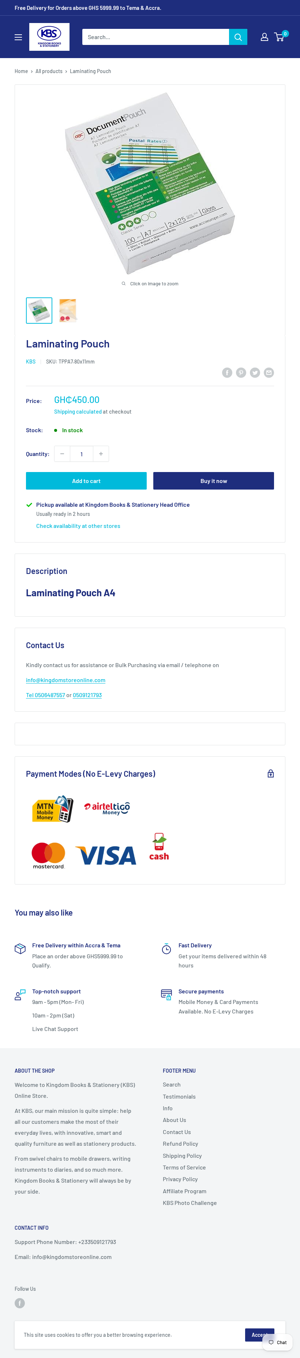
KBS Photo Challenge (190, 1202)
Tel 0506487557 (45, 694)
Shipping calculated (78, 411)
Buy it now (213, 480)
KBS (30, 361)
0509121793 (87, 694)
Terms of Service (184, 1167)
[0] (279, 37)
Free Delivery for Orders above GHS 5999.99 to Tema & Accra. (88, 7)
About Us (174, 1119)
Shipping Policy (182, 1155)
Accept (260, 1335)
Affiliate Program (184, 1190)
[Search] (238, 37)
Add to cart (86, 480)
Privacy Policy (180, 1178)
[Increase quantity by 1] (101, 453)
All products (49, 71)
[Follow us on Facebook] (20, 1303)
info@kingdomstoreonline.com (65, 679)
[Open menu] (18, 37)
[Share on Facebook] (227, 372)
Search (172, 1084)
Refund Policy (180, 1143)
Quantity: (38, 453)
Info (168, 1107)
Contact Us (177, 1131)
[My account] (264, 37)
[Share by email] (269, 372)
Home (21, 71)
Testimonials (179, 1096)
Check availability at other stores (78, 525)
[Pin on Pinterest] (241, 372)
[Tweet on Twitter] (255, 372)
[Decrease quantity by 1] (62, 453)
